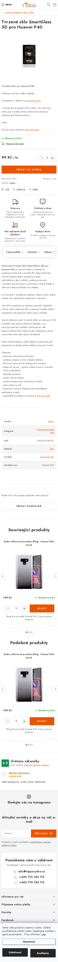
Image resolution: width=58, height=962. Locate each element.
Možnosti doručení (15, 143)
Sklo (52, 448)
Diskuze (48, 251)
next (55, 576)
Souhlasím (43, 953)
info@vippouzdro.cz (32, 871)
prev (2, 576)
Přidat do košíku (29, 169)
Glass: (13, 182)
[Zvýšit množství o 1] (52, 158)
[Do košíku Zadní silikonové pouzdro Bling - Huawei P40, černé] (42, 608)
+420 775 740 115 (31, 877)
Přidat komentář (29, 506)
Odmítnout (15, 952)
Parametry (32, 251)
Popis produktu (13, 251)
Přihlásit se (44, 833)
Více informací (32, 129)
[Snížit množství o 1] (42, 158)
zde (44, 934)
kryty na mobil (43, 395)
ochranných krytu (32, 100)
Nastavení (29, 941)
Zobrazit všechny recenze (36, 765)
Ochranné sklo (47, 456)
